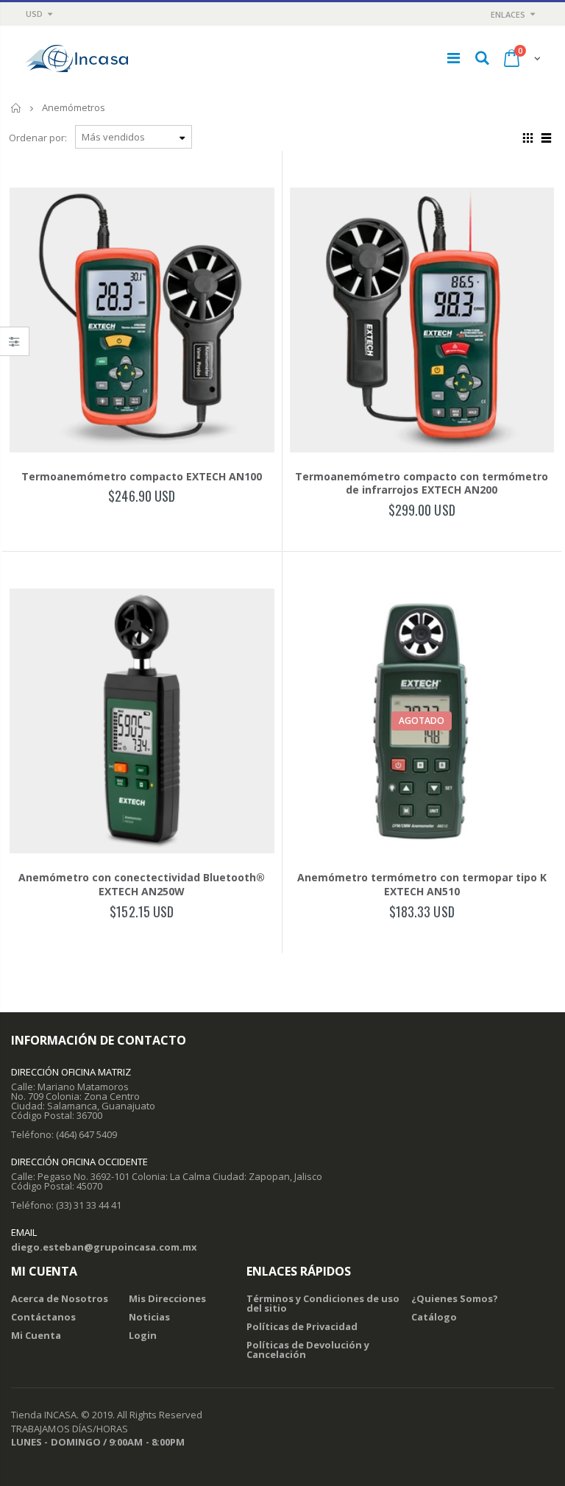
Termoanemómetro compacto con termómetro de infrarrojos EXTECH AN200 (421, 483)
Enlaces (508, 14)
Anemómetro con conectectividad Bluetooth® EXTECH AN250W (141, 884)
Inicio (16, 108)
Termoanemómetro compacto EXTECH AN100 (141, 476)
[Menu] (453, 58)
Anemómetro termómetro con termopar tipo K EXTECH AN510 (422, 884)
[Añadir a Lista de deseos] (98, 522)
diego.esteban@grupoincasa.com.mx (104, 1247)
